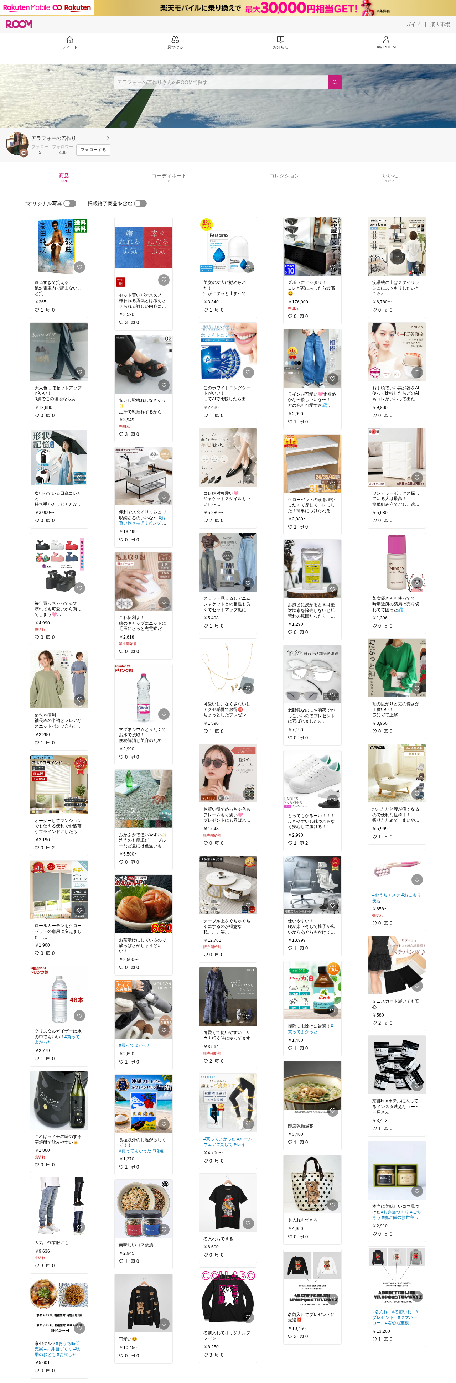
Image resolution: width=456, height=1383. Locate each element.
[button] (17, 143)
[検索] (335, 82)
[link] (59, 246)
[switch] (69, 203)
